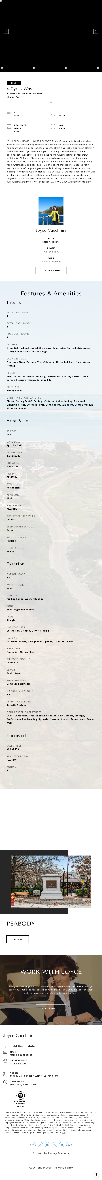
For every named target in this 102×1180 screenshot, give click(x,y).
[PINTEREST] (69, 1144)
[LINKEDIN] (47, 1144)
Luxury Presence (59, 1153)
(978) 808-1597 (51, 251)
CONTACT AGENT (51, 270)
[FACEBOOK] (33, 1144)
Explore (17, 939)
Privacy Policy (64, 1167)
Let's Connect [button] (51, 1008)
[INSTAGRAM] (40, 1144)
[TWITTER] (54, 1144)
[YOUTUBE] (61, 1144)
